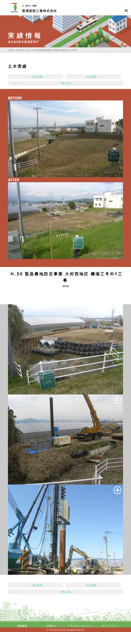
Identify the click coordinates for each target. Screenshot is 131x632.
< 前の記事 (35, 76)
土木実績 (19, 50)
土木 (27, 50)
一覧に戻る (43, 83)
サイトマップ (108, 625)
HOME (11, 50)
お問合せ (51, 625)
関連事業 (22, 625)
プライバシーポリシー (80, 625)
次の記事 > (93, 76)
